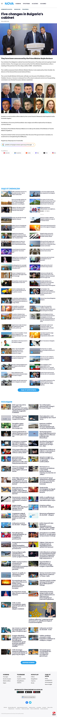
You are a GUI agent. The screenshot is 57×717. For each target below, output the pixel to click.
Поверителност (11, 708)
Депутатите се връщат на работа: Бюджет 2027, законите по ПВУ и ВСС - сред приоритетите (20, 460)
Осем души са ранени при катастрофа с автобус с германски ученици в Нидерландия (20, 444)
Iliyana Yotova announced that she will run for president (47, 373)
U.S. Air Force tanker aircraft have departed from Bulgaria (47, 192)
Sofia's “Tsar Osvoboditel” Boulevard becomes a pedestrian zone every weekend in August (18, 351)
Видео (4, 682)
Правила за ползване (25, 708)
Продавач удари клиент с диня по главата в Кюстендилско (18, 426)
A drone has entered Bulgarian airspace (47, 299)
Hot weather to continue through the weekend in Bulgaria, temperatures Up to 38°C (19, 308)
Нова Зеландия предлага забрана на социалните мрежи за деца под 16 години (19, 652)
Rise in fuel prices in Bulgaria (47, 340)
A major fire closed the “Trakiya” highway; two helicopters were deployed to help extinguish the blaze (47, 308)
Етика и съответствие (34, 708)
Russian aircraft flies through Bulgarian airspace (19, 218)
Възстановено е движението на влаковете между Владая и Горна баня (46, 564)
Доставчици (39, 707)
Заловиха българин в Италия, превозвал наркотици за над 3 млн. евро (46, 444)
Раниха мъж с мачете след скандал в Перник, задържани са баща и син (20, 499)
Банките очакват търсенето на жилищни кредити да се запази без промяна (47, 426)
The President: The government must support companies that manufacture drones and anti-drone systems (47, 291)
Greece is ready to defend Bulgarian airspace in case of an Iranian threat (47, 219)
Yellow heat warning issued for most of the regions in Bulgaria (48, 226)
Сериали (33, 680)
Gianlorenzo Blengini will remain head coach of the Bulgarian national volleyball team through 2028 (47, 275)
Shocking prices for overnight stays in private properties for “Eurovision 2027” (19, 267)
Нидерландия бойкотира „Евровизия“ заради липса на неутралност (20, 508)
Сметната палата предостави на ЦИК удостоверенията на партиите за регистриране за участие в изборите (47, 595)
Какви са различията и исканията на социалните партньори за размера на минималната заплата (20, 565)
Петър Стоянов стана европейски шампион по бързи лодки (47, 574)
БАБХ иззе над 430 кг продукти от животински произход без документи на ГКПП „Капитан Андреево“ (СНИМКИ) (20, 408)
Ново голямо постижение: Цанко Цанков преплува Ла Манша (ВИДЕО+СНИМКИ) (19, 606)
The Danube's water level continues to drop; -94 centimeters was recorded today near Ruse (47, 327)
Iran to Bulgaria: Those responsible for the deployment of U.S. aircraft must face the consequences (47, 367)
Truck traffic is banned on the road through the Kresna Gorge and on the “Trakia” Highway (47, 382)
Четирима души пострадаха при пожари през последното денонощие (45, 653)
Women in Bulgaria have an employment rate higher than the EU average (19, 274)
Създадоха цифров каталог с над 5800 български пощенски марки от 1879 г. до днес (19, 516)
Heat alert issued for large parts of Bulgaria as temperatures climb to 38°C (47, 334)
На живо (43, 3)
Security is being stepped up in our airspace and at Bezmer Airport (19, 366)
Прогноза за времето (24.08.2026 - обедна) (47, 514)
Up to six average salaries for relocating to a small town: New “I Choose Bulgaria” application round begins (19, 202)
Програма (26, 3)
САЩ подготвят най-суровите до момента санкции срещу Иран (20, 451)
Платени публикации (44, 708)
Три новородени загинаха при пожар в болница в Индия (46, 406)
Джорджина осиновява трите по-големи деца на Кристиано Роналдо (47, 534)
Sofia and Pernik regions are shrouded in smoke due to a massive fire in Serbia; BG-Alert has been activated (47, 243)
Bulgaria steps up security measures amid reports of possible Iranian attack (46, 235)
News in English (48, 684)
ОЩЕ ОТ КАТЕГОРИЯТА (28, 390)
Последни (5, 676)
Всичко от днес (7, 678)
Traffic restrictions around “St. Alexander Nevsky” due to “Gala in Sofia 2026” (19, 193)
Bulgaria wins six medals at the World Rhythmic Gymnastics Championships (19, 259)
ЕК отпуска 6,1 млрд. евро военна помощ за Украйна (20, 593)
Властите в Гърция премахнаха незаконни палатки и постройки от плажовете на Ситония (47, 481)
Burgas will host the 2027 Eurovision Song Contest (46, 266)
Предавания (34, 678)
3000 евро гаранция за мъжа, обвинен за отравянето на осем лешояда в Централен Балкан (20, 481)
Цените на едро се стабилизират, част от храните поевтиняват (46, 459)
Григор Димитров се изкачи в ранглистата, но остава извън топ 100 (20, 434)
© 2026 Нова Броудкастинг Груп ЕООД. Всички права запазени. (12, 713)
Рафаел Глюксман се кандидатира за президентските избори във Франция (46, 545)
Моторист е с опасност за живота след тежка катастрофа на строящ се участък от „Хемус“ (47, 470)
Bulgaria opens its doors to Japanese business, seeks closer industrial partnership (19, 243)
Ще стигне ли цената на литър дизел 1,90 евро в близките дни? (19, 629)
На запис (35, 3)
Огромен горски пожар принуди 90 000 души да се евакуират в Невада (47, 583)
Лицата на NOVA (21, 678)
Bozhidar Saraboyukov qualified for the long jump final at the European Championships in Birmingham (47, 283)
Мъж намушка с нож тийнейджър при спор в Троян (47, 417)
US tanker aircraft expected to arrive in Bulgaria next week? (19, 381)
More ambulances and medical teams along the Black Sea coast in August (19, 374)
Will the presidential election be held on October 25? (19, 357)
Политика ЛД (18, 708)
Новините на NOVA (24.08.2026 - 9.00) (45, 628)
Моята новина (6, 680)
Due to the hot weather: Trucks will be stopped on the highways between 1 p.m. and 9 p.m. (19, 335)
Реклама (5, 707)
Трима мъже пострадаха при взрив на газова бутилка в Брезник (47, 490)
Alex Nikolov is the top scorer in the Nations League (19, 341)
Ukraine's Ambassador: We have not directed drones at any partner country (19, 290)
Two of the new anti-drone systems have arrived (47, 250)
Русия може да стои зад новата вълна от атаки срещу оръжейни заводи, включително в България (19, 584)
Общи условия (49, 707)
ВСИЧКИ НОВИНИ (28, 662)
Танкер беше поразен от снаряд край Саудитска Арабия (19, 417)
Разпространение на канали (22, 707)
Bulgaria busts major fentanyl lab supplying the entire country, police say (19, 326)
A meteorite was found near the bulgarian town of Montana (47, 259)
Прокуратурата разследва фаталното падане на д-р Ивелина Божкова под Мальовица (47, 435)
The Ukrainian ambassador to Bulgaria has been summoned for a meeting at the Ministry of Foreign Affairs (19, 300)
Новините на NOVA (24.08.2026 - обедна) (19, 523)
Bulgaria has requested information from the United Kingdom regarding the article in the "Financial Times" (19, 235)
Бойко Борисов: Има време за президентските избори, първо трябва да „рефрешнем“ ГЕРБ (47, 526)
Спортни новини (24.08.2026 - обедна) (46, 506)
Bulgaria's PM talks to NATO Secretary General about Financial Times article (18, 209)
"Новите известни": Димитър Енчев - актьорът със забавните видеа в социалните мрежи (41, 621)
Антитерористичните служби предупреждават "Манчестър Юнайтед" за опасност (20, 545)
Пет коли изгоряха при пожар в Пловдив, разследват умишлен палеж (20, 469)
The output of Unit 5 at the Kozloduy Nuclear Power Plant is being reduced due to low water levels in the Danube (47, 202)
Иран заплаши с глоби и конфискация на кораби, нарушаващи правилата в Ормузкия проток (20, 490)
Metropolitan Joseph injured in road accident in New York (19, 281)
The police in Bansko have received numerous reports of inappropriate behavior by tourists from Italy (19, 316)
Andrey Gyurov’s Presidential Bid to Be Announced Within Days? (19, 227)
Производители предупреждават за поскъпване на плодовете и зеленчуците (19, 536)
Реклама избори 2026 (12, 707)
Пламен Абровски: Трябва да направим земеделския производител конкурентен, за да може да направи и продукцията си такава (19, 641)
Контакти (44, 707)
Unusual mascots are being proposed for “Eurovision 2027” (18, 251)
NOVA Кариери (48, 682)
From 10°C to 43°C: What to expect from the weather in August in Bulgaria (47, 358)
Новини (18, 3)
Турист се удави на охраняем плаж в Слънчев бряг (19, 574)
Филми (32, 682)
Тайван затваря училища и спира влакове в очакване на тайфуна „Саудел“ (47, 638)
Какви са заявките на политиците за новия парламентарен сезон (47, 498)
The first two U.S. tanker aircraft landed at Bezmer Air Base (47, 350)
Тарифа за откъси (32, 707)
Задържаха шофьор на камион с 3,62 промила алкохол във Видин (47, 451)
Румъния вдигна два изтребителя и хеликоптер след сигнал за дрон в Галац (20, 554)
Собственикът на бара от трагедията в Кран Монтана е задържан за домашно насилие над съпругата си (47, 555)
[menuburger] (2, 3)
